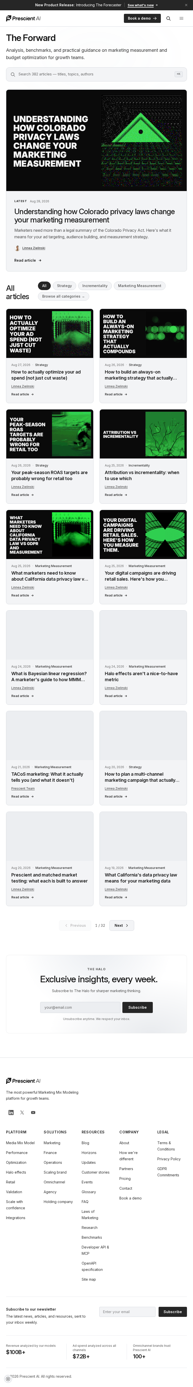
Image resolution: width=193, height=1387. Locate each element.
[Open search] (168, 18)
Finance (50, 1152)
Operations (53, 1162)
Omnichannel (54, 1182)
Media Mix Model (20, 1143)
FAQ (85, 1201)
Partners (126, 1169)
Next (119, 925)
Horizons (89, 1152)
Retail (10, 1182)
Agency (50, 1192)
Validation (14, 1192)
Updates (89, 1162)
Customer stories (96, 1172)
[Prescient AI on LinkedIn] (11, 1112)
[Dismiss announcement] (186, 5)
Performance (17, 1152)
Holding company (58, 1201)
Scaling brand (55, 1172)
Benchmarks (92, 1237)
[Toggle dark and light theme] (8, 1379)
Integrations (15, 1218)
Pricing (125, 1178)
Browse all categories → (63, 296)
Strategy (64, 286)
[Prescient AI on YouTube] (33, 1112)
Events (87, 1182)
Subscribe (137, 1007)
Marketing (52, 1143)
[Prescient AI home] (23, 18)
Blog (85, 1143)
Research (90, 1227)
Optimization (16, 1162)
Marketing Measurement (139, 286)
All (44, 286)
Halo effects (16, 1172)
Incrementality (95, 286)
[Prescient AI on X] (22, 1112)
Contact (125, 1188)
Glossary (89, 1192)
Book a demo (139, 18)
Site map (89, 1279)
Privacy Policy (169, 1159)
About (124, 1143)
